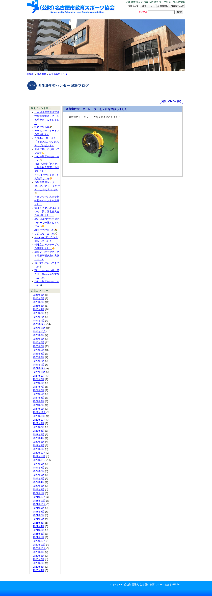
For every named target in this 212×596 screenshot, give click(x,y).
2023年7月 (38, 427)
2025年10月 (39, 331)
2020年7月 (38, 559)
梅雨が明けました (44, 230)
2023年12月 (39, 412)
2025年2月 (38, 361)
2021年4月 (38, 526)
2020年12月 (39, 541)
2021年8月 (38, 511)
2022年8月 (38, 467)
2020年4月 (38, 570)
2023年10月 (39, 419)
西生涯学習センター (59, 74)
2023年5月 (38, 434)
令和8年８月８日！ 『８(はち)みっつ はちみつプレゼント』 (46, 142)
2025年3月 (38, 357)
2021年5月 (38, 522)
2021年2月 (38, 533)
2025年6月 (38, 346)
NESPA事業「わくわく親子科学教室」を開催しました (46, 167)
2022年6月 (38, 475)
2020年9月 (38, 552)
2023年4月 (38, 438)
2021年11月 (39, 500)
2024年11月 (39, 372)
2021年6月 (38, 519)
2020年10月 (39, 548)
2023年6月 (38, 430)
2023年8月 (38, 423)
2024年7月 (38, 386)
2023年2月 (38, 445)
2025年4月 (38, 353)
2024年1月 (38, 408)
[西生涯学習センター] (71, 9)
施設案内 (41, 74)
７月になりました (44, 233)
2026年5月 (38, 305)
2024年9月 (38, 379)
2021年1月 (38, 537)
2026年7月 (38, 298)
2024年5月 (38, 394)
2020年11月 (39, 544)
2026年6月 (38, 302)
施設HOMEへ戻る (171, 101)
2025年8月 (38, 339)
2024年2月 (38, 405)
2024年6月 (38, 390)
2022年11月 (39, 456)
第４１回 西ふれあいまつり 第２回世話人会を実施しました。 (47, 212)
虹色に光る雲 (41, 127)
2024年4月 (38, 397)
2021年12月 (39, 497)
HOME (30, 74)
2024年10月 (39, 375)
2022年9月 (38, 464)
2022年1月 (38, 493)
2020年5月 (38, 566)
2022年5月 (38, 478)
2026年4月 (38, 309)
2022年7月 (38, 471)
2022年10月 (39, 460)
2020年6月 (38, 563)
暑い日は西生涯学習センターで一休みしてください (46, 223)
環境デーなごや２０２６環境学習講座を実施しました (46, 256)
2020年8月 (38, 555)
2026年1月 (38, 320)
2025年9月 (38, 335)
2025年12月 (39, 324)
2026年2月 (38, 317)
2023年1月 (38, 449)
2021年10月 (39, 504)
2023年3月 (38, 442)
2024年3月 (38, 401)
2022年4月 (38, 482)
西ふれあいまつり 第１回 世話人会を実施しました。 (46, 274)
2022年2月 (38, 489)
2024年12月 (39, 368)
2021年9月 (38, 508)
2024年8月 (38, 383)
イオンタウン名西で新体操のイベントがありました (46, 200)
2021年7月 (38, 515)
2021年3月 (38, 530)
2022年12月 (39, 452)
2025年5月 (38, 350)
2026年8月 (38, 295)
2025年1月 (38, 364)
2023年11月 (39, 416)
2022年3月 (38, 486)
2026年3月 (38, 313)
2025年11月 (39, 328)
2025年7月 (38, 342)
